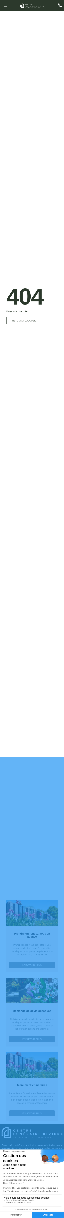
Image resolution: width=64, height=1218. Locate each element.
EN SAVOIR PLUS (32, 965)
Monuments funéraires (32, 1085)
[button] (5, 5)
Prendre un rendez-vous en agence (32, 935)
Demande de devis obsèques (32, 1010)
